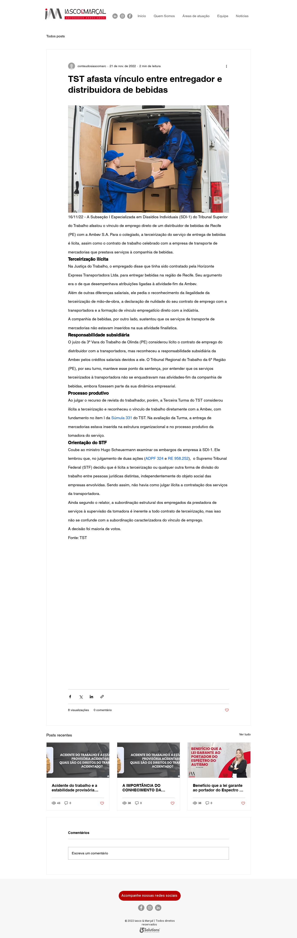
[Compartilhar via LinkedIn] (91, 697)
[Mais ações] (226, 66)
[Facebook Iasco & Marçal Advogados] (129, 16)
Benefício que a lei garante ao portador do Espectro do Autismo (218, 787)
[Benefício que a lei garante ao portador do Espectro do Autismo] (219, 760)
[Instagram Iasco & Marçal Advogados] (122, 16)
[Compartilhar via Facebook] (70, 697)
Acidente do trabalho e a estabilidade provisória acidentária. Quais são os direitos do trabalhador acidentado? (75, 787)
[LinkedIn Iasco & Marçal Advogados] (115, 16)
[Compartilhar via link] (102, 697)
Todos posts (55, 36)
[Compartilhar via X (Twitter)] (81, 697)
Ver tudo (245, 734)
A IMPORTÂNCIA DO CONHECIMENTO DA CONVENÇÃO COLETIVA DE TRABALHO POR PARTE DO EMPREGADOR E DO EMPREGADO (148, 787)
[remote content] (148, 607)
